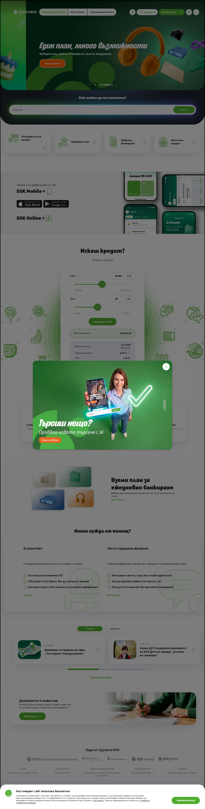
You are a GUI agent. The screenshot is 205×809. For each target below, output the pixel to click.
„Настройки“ (98, 800)
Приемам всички (186, 800)
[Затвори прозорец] (166, 366)
